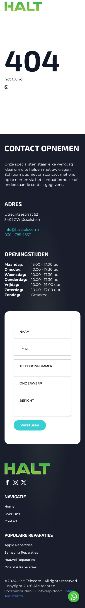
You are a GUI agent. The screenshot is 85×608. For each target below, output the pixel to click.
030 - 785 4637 (18, 235)
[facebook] (7, 482)
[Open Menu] (76, 6)
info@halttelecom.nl (23, 229)
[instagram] (15, 482)
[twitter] (23, 482)
